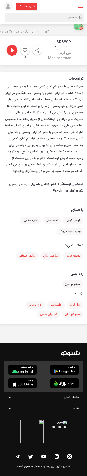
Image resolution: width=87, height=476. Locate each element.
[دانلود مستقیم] (22, 370)
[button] (80, 6)
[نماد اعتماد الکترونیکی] (32, 432)
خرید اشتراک (27, 6)
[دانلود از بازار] (64, 383)
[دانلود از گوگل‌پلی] (64, 370)
